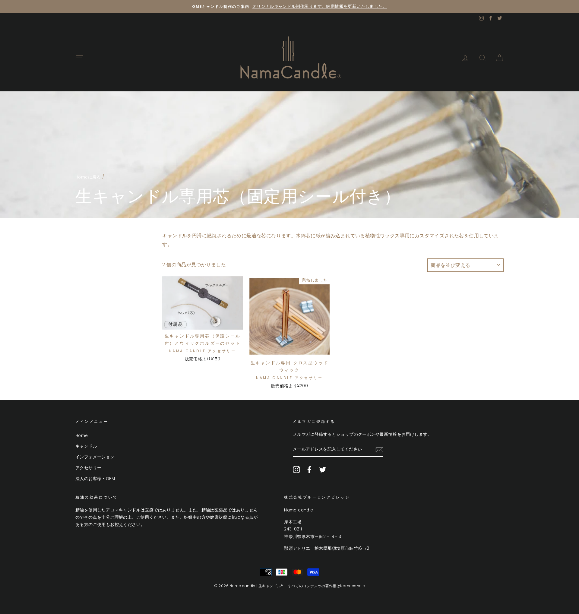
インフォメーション (95, 457)
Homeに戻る (88, 177)
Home (81, 435)
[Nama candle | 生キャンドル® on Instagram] (296, 469)
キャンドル (86, 446)
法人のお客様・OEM (95, 479)
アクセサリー (88, 468)
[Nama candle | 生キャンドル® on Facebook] (309, 469)
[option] (289, 6)
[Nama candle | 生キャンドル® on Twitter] (322, 469)
